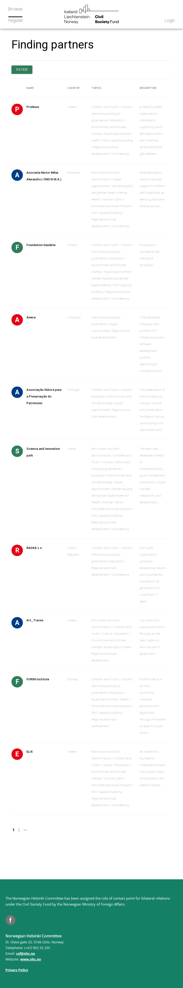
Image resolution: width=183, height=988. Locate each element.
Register (15, 20)
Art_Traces (34, 620)
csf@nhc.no (25, 953)
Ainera (31, 317)
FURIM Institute (37, 679)
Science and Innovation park (43, 452)
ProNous (32, 107)
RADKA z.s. (34, 548)
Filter (22, 69)
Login (170, 20)
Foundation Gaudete (41, 245)
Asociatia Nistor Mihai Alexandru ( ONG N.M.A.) (43, 176)
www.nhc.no (30, 959)
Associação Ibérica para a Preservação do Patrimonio (43, 396)
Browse (15, 8)
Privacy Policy (16, 970)
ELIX (29, 751)
